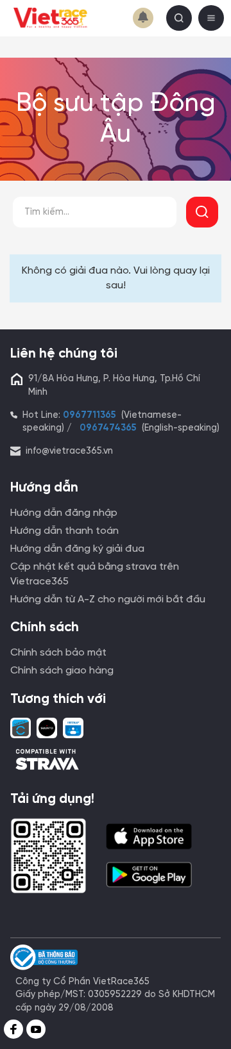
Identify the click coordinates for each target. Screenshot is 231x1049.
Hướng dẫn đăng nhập (63, 513)
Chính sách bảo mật (58, 652)
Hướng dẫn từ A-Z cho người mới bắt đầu (107, 599)
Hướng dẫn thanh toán (64, 530)
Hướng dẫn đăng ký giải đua (77, 548)
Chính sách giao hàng (62, 670)
